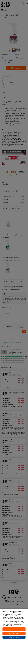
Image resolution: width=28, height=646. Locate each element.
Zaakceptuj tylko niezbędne (14, 629)
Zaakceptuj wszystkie (14, 637)
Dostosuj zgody (14, 633)
